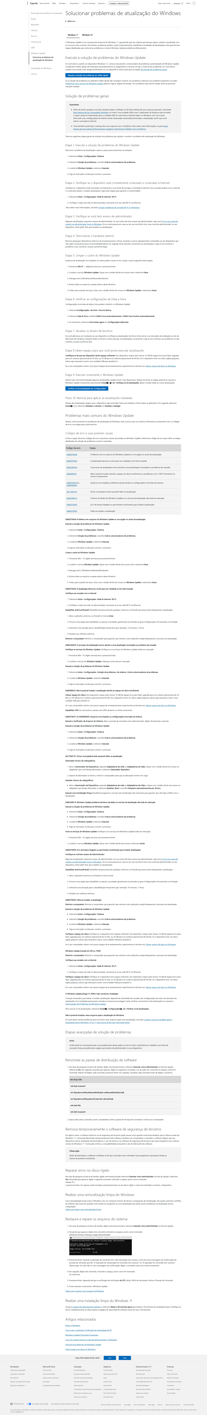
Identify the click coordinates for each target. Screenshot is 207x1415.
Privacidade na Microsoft (174, 1382)
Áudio (33, 19)
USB (32, 47)
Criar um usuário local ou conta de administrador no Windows (91, 1339)
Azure (105, 1378)
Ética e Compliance (139, 1405)
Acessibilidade (171, 1393)
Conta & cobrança (89, 3)
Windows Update (38, 53)
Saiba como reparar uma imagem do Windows (84, 1291)
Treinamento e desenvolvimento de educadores (87, 1389)
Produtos (62, 3)
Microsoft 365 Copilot (110, 1393)
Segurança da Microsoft (110, 1374)
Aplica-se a (71, 21)
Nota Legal (151, 1405)
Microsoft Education (80, 1370)
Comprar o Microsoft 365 (119, 3)
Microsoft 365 (44, 3)
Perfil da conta (47, 1370)
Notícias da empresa (173, 1378)
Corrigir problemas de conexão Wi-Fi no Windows (118, 207)
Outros (34, 74)
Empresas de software (142, 1393)
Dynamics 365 (108, 1382)
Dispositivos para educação (82, 1374)
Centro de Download (49, 1374)
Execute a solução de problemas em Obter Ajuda (88, 75)
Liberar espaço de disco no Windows (161, 366)
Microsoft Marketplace (142, 1385)
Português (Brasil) (19, 1404)
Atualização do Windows (41, 68)
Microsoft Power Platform (143, 1389)
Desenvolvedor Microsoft (143, 1370)
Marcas (160, 1405)
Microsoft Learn (140, 1374)
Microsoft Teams (108, 1397)
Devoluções (46, 1382)
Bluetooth (35, 24)
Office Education (78, 1385)
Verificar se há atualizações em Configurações (87, 388)
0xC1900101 (72, 491)
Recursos (101, 3)
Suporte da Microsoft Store (51, 1378)
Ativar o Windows (72, 1325)
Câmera (34, 30)
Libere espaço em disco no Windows (80, 1349)
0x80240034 (72, 467)
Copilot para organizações (18, 1370)
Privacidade (127, 1405)
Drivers (34, 36)
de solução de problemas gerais (154, 69)
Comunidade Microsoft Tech (144, 1382)
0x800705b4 (72, 461)
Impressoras (36, 41)
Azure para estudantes (80, 1397)
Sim (110, 1358)
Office (54, 3)
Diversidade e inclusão (173, 1389)
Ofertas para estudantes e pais (83, 1393)
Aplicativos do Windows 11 (18, 1385)
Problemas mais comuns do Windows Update (84, 83)
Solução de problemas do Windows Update (83, 1344)
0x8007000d (72, 454)
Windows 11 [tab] (73, 35)
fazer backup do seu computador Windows (91, 112)
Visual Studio (140, 1397)
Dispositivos (74, 3)
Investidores (170, 1385)
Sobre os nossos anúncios (172, 1405)
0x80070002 (72, 511)
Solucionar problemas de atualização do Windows (43, 58)
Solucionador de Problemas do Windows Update (85, 1004)
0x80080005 (72, 485)
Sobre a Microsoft (172, 1374)
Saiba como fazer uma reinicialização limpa (83, 1209)
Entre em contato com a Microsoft (111, 1405)
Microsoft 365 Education (81, 1382)
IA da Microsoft (108, 1370)
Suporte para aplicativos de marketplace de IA (149, 1378)
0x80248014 (72, 498)
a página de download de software (86, 1307)
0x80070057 (72, 482)
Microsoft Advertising (110, 1389)
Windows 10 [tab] (87, 35)
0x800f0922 (72, 474)
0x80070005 (72, 504)
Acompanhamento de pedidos (51, 1385)
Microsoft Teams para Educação (83, 1378)
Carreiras (169, 1370)
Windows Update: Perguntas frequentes (81, 1335)
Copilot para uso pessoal (17, 1374)
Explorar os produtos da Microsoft (20, 1382)
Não (125, 1358)
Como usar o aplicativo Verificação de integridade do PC (88, 1330)
